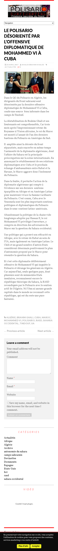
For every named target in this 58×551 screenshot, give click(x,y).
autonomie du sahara (15, 451)
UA (33, 323)
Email (10, 386)
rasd (6, 475)
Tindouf (25, 323)
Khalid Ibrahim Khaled (33, 65)
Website (11, 395)
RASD (39, 320)
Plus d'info (23, 546)
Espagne (8, 465)
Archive (8, 448)
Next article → (46, 330)
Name (10, 378)
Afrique (8, 441)
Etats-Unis (10, 469)
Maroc (46, 317)
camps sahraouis (13, 455)
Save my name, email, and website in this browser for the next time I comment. (28, 406)
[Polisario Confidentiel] (29, 11)
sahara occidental (13, 479)
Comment (12, 357)
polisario (28, 320)
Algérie (11, 317)
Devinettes (10, 458)
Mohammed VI (12, 320)
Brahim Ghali (25, 317)
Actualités (10, 67)
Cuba (37, 317)
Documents (10, 462)
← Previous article (14, 330)
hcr (6, 472)
